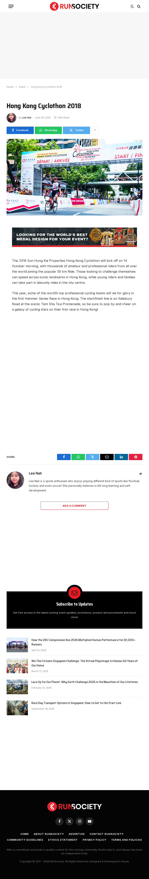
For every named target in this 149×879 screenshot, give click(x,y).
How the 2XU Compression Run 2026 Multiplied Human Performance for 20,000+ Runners (83, 642)
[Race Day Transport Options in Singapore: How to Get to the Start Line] (17, 707)
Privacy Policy (94, 839)
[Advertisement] (74, 45)
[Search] (138, 6)
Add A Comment (74, 505)
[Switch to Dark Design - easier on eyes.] (132, 6)
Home (25, 833)
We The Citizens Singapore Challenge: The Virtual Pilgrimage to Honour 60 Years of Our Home (84, 663)
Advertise (77, 833)
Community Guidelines (25, 839)
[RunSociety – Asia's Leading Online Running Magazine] (74, 6)
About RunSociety (49, 833)
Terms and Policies (126, 839)
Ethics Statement (63, 839)
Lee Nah (26, 117)
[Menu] (11, 6)
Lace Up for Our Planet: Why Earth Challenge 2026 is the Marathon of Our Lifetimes (84, 682)
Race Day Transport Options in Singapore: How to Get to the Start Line (76, 703)
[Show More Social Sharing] (95, 130)
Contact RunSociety (107, 833)
